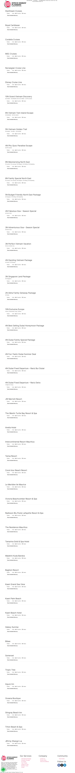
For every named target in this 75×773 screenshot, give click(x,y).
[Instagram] (61, 765)
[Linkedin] (64, 765)
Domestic (35, 0)
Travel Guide (35, 1)
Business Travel (45, 0)
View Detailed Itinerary (12, 15)
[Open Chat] (3, 769)
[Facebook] (58, 765)
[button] (30, 0)
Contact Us (40, 1)
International (29, 0)
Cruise (40, 0)
